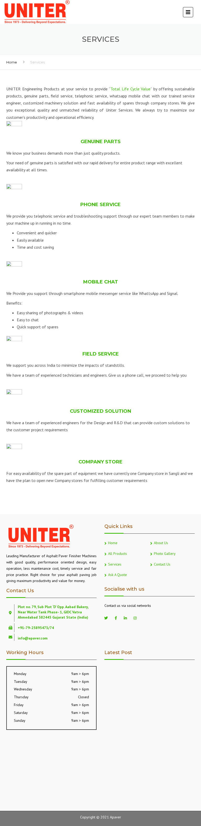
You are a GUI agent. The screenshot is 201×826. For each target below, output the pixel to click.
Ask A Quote (117, 574)
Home (11, 62)
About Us (161, 542)
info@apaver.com (33, 638)
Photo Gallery (165, 553)
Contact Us (162, 564)
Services (114, 564)
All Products (117, 553)
